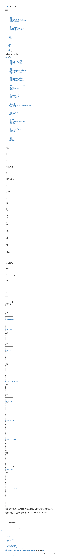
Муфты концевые (12, 82)
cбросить (10, 296)
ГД (6, 187)
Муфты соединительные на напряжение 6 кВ (17, 66)
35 (6, 218)
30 (6, 175)
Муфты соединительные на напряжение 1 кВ (17, 73)
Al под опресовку (9, 262)
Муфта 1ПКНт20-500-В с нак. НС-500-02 (11, 460)
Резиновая (8, 165)
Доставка (8, 541)
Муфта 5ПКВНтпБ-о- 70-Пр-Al (9, 420)
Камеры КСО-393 (12, 130)
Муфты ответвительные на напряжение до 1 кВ (17, 19)
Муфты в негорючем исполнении (15, 17)
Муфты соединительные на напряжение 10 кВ (17, 67)
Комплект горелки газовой (14, 92)
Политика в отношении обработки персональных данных (13, 550)
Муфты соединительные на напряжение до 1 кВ (17, 85)
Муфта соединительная (10, 179)
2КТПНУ (11, 143)
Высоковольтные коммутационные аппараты (17, 28)
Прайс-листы (9, 538)
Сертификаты (9, 532)
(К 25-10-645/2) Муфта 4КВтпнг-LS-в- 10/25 (11, 381)
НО (6, 292)
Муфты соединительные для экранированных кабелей (18, 70)
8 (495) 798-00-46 (7, 6)
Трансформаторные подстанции (13, 30)
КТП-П (11, 137)
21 (6, 284)
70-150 (7, 228)
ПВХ (7, 162)
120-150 (7, 231)
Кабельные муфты (9, 543)
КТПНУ (11, 144)
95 (6, 229)
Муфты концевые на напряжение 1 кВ (16, 60)
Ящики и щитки (12, 26)
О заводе (6, 531)
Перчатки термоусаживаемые (14, 96)
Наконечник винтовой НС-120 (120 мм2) (11, 488)
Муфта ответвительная (10, 181)
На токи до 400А (12, 103)
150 (7, 233)
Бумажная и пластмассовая (10, 161)
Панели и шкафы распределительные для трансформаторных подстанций (21, 23)
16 (6, 214)
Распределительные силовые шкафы (15, 24)
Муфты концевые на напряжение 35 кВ (16, 64)
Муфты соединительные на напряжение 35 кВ (17, 69)
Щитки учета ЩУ (12, 118)
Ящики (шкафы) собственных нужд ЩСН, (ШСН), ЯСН (18, 121)
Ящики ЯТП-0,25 (12, 123)
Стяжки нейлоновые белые (14, 99)
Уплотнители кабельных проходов (15, 100)
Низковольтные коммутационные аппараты (15, 102)
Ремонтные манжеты (13, 97)
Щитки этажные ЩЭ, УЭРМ (14, 113)
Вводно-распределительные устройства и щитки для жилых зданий (20, 25)
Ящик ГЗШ (11, 120)
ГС (6, 185)
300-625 (7, 243)
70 (6, 223)
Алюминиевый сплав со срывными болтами (13, 261)
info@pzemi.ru (17, 547)
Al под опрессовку (9, 270)
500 (7, 245)
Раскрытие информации (10, 534)
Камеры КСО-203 (12, 131)
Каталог (8, 14)
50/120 (7, 222)
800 (7, 250)
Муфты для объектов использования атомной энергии (18, 20)
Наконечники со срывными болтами (15, 94)
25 (6, 216)
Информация (7, 537)
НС (6, 293)
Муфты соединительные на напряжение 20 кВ (17, 68)
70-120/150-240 (8, 226)
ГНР (7, 190)
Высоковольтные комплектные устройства (16, 29)
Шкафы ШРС (12, 110)
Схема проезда (24, 548)
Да (6, 197)
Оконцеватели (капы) (13, 95)
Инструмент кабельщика (14, 98)
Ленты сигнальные (13, 93)
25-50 (7, 217)
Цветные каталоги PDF (10, 539)
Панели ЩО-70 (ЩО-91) (13, 106)
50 (6, 221)
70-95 (7, 224)
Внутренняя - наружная (10, 193)
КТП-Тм (11, 139)
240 (7, 238)
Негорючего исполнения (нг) (10, 275)
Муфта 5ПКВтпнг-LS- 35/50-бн (9, 319)
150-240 (7, 235)
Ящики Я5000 (12, 116)
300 (7, 239)
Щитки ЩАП (12, 119)
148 (9, 507)
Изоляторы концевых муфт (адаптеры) (16, 90)
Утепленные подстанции (14, 32)
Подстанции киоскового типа (14, 31)
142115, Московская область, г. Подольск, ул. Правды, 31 (13, 548)
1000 (7, 251)
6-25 (7, 210)
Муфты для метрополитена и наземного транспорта (18, 18)
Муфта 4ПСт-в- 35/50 (8, 350)
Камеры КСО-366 (12, 133)
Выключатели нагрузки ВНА (14, 128)
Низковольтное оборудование (13, 22)
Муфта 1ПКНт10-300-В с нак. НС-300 (10, 308)
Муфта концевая (9, 178)
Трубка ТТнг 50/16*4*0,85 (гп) (9, 401)
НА (6, 294)
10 (6, 155)
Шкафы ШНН (12, 108)
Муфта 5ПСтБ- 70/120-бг (8, 497)
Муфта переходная (9, 180)
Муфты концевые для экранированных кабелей (17, 65)
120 (7, 230)
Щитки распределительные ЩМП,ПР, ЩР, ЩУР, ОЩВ (18, 117)
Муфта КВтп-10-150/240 (8, 360)
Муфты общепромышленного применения (16, 16)
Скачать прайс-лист (8, 57)
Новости (8, 535)
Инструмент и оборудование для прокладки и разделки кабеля (19, 91)
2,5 (6, 207)
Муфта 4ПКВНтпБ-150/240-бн (9, 469)
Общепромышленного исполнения (11, 267)
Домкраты (11, 89)
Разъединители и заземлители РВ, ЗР (16, 127)
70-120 (7, 225)
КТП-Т (11, 138)
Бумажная (8, 160)
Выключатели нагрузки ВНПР (14, 126)
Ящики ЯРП (12, 115)
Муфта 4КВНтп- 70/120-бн (9, 449)
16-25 (7, 215)
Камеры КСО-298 (12, 132)
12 (6, 286)
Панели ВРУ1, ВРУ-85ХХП (14, 112)
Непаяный (8, 201)
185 (7, 237)
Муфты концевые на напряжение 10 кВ (16, 62)
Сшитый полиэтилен (9, 166)
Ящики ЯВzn (12, 122)
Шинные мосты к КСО (13, 134)
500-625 (7, 246)
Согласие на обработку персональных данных (29, 550)
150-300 (7, 236)
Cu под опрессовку (9, 263)
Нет (7, 198)
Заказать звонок (12, 547)
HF (6, 274)
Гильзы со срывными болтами (14, 88)
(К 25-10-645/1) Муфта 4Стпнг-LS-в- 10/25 (11, 371)
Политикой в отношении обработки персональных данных (13, 555)
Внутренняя (8, 192)
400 (7, 244)
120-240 (7, 232)
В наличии (8, 149)
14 (6, 174)
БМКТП (11, 141)
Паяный (7, 203)
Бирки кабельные (12, 87)
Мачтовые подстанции (12, 140)
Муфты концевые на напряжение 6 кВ (16, 61)
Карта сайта (44, 550)
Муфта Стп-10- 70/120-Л (8, 329)
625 (7, 247)
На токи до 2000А (13, 104)
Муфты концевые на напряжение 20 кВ (16, 63)
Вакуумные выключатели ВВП (14, 125)
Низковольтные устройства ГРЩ (15, 107)
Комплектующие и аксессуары (14, 21)
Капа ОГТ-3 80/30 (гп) (8, 391)
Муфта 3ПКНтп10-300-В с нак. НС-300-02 (11, 439)
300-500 (7, 242)
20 (6, 156)
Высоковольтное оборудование (13, 27)
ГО (6, 186)
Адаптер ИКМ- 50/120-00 (8, 430)
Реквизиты (8, 536)
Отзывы (8, 533)
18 (6, 287)
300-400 (7, 240)
